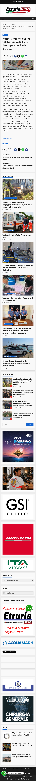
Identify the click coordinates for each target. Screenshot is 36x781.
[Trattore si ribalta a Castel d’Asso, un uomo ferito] (18, 222)
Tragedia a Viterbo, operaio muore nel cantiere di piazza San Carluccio (7, 415)
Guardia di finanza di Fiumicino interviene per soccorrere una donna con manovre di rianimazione (18, 267)
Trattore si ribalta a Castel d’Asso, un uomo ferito (17, 236)
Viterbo (6, 230)
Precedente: (17, 157)
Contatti (27, 773)
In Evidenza (13, 293)
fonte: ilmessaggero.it (7, 138)
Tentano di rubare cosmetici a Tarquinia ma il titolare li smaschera (18, 299)
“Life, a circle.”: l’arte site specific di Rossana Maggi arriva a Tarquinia (22, 734)
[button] (2, 18)
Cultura (5, 728)
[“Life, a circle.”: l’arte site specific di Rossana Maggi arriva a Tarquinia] (7, 736)
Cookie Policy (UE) (10, 773)
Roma (5, 323)
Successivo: (18, 165)
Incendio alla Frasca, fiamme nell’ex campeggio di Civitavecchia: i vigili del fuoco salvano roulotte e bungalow (17, 204)
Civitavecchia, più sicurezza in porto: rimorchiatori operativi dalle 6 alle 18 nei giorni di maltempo (16, 363)
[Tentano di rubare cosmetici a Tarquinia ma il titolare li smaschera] (18, 285)
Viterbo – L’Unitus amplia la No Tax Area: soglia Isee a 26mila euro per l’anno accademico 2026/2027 (21, 756)
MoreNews (17, 779)
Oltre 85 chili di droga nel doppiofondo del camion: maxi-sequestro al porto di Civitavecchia (7, 404)
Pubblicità (20, 773)
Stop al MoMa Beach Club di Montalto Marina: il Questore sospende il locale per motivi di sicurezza (7, 393)
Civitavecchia (7, 198)
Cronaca (5, 34)
